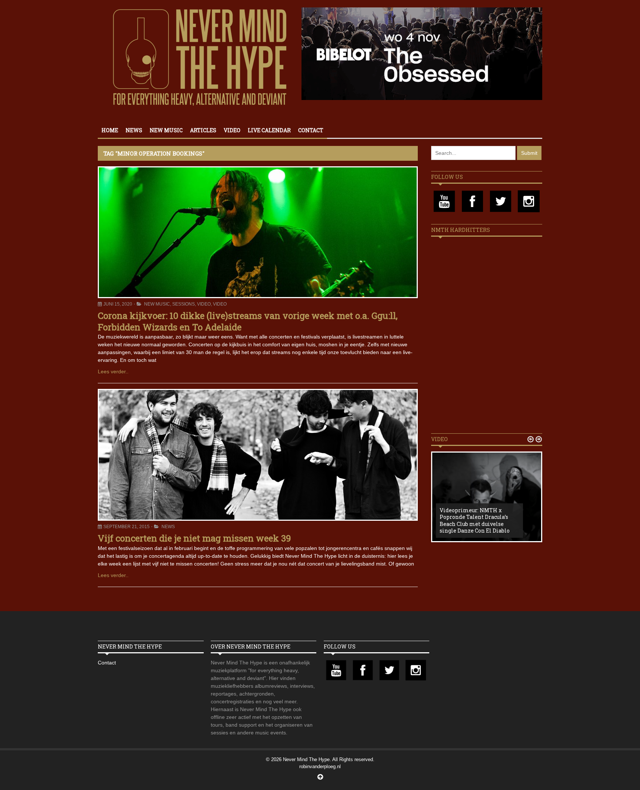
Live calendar (269, 130)
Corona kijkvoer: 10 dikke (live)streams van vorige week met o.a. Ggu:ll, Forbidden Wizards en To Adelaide (247, 321)
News (134, 130)
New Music (166, 130)
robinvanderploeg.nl (320, 766)
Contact (310, 130)
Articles (203, 130)
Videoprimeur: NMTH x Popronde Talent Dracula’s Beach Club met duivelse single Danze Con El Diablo (475, 520)
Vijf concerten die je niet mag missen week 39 (194, 538)
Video (232, 130)
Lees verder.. (113, 371)
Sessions (183, 304)
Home (109, 130)
